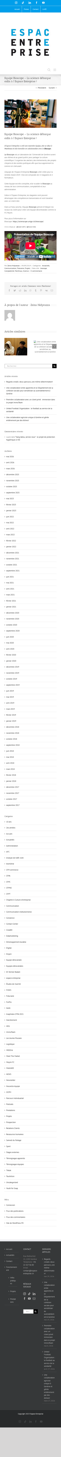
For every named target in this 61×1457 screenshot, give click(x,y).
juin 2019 (10, 691)
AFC (7, 851)
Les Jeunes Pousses (14, 1038)
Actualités (45, 265)
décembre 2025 (12, 474)
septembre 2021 (13, 570)
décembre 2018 (12, 727)
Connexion (10, 1205)
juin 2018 (10, 751)
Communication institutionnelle (19, 912)
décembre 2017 (12, 787)
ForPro (9, 1002)
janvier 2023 (11, 510)
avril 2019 (10, 703)
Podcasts (9, 1104)
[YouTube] (29, 1298)
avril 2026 (10, 462)
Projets (27, 268)
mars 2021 (10, 594)
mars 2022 (10, 534)
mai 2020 (10, 643)
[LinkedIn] (34, 1293)
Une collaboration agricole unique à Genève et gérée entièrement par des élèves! (49, 1386)
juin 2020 (10, 637)
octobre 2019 (11, 679)
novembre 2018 (12, 733)
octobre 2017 (11, 799)
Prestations (10, 1110)
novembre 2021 (12, 558)
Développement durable (16, 942)
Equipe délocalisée (14, 960)
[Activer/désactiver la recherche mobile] (49, 69)
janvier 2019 (11, 721)
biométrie (10, 864)
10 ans (8, 822)
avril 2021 (10, 589)
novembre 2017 (12, 793)
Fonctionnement (11, 1268)
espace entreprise (13, 978)
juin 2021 (10, 576)
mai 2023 (10, 498)
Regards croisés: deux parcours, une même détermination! (29, 381)
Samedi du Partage (13, 1140)
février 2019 (11, 715)
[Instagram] (24, 1293)
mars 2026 (10, 468)
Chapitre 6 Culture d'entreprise (18, 900)
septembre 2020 (13, 631)
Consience (10, 918)
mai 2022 (10, 522)
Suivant (52, 88)
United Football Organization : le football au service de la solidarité (49, 1359)
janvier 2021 (11, 606)
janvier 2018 (11, 781)
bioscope (43, 268)
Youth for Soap (12, 1188)
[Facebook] (24, 1298)
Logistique (10, 1044)
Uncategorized (12, 1182)
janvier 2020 (11, 661)
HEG (8, 1026)
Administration (12, 846)
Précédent (42, 88)
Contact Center (12, 924)
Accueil (9, 834)
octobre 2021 (11, 564)
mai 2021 (10, 582)
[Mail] (34, 1298)
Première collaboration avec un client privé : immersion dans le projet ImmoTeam (49, 1334)
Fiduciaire (20, 268)
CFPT (8, 894)
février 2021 (11, 601)
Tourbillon (10, 1176)
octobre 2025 (11, 486)
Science (26, 271)
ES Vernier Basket (13, 972)
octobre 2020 (11, 625)
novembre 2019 (12, 673)
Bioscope (47, 148)
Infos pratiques (13, 1280)
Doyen (9, 954)
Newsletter (10, 1080)
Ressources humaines (14, 1134)
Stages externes (12, 1152)
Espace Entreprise (36, 1414)
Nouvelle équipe (13, 1086)
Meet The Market (13, 1056)
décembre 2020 (12, 613)
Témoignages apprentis (15, 1158)
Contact (9, 1261)
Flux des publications (14, 1211)
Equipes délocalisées (14, 966)
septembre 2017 (13, 805)
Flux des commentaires (15, 1217)
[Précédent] (6, 346)
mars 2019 (10, 709)
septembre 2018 (13, 745)
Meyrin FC (10, 1062)
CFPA (8, 876)
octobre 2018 (11, 739)
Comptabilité (9, 271)
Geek (8, 1008)
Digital (9, 948)
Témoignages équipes (15, 1164)
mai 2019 (10, 697)
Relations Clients (13, 1128)
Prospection (11, 1122)
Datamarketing (12, 936)
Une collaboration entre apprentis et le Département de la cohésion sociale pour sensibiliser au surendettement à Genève (29, 391)
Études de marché (13, 984)
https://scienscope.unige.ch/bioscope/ (28, 221)
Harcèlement (11, 1020)
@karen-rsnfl (20, 227)
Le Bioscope (9, 154)
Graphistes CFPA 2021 (15, 1014)
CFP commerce (12, 870)
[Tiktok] (29, 1293)
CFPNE (9, 888)
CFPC (8, 882)
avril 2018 (10, 763)
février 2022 (11, 540)
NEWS (8, 1074)
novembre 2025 (12, 480)
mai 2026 (10, 456)
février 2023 (11, 504)
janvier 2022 (11, 546)
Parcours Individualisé (15, 1098)
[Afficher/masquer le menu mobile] (55, 69)
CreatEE (9, 930)
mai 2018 (10, 757)
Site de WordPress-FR (15, 1223)
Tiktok (8, 1170)
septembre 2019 (13, 685)
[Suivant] (54, 346)
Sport (8, 1146)
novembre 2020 (12, 618)
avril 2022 (10, 528)
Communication (10, 268)
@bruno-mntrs (31, 227)
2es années (10, 827)
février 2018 (11, 775)
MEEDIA (9, 1050)
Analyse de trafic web (15, 858)
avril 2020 (10, 649)
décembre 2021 (12, 552)
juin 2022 (10, 516)
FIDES (8, 990)
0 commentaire (36, 271)
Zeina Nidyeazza (13, 265)
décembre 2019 (12, 667)
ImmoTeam (10, 1032)
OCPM (8, 1092)
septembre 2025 (13, 492)
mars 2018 (10, 769)
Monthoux (18, 271)
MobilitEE (10, 1068)
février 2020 (11, 655)
